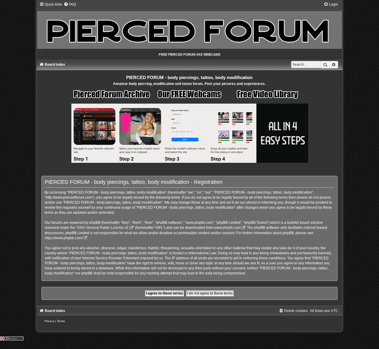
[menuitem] (70, 4)
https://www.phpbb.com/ (64, 238)
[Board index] (189, 25)
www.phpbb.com (227, 228)
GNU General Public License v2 (103, 228)
